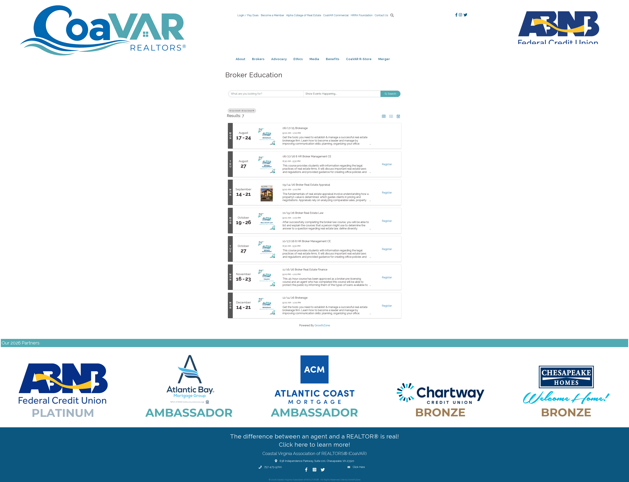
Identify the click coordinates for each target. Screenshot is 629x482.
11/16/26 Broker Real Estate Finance (305, 269)
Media (314, 59)
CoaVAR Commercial (336, 15)
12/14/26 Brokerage (295, 297)
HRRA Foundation (361, 15)
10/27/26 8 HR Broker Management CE (307, 241)
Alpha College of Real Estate (303, 15)
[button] (384, 116)
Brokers (258, 59)
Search (392, 93)
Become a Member (272, 15)
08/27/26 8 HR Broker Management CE (307, 156)
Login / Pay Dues (248, 15)
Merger (384, 59)
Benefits (332, 59)
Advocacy (279, 59)
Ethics (298, 59)
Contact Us (381, 15)
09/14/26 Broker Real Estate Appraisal (306, 184)
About (240, 59)
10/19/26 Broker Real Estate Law (303, 212)
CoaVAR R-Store (359, 59)
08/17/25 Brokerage (295, 128)
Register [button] (387, 164)
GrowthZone (322, 325)
